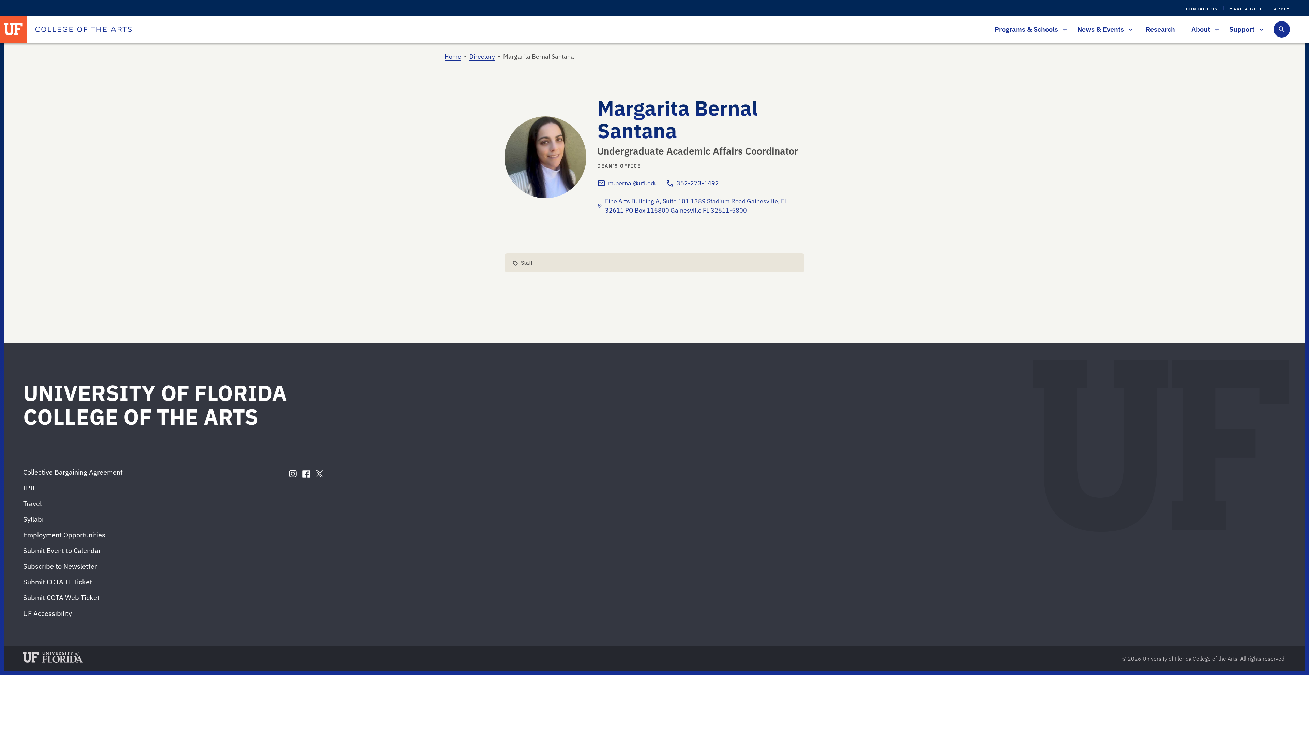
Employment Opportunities (64, 534)
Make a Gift (1245, 8)
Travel (32, 503)
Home (453, 56)
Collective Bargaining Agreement (73, 472)
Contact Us (1202, 8)
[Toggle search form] (1282, 29)
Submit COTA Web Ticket (61, 597)
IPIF (29, 487)
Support (1241, 29)
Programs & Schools (1026, 29)
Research (1160, 29)
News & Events (1100, 29)
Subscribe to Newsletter (60, 566)
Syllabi (33, 519)
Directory (482, 56)
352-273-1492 (698, 183)
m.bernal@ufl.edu (633, 183)
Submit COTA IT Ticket (57, 582)
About (1200, 29)
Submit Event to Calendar (62, 550)
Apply (1282, 8)
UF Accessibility (47, 613)
